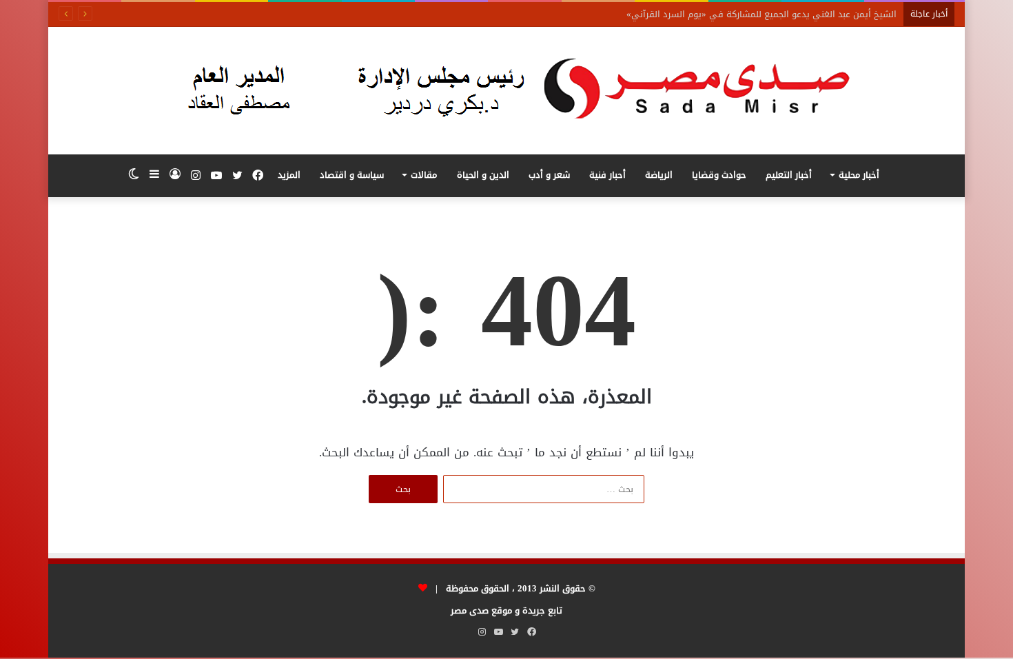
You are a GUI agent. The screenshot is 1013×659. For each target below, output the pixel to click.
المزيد (289, 174)
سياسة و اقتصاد (352, 174)
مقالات (424, 174)
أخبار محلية (859, 174)
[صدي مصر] (506, 90)
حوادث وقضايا (719, 174)
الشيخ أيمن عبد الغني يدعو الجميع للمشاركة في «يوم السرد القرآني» (761, 14)
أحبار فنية (607, 174)
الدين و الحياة (483, 174)
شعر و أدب (549, 174)
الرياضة (659, 174)
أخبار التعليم (789, 174)
